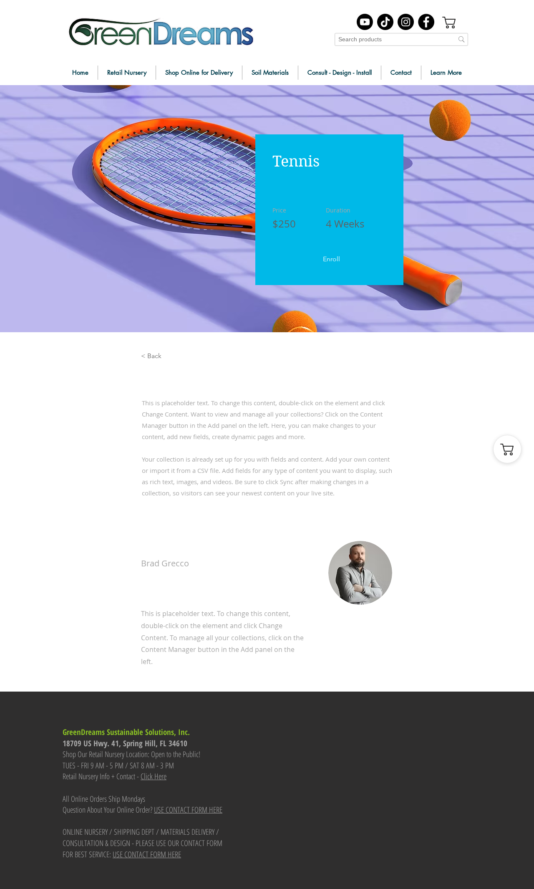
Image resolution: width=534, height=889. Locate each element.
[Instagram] (406, 22)
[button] (331, 259)
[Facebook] (426, 22)
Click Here (153, 776)
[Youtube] (365, 22)
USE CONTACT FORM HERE (188, 809)
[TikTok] (385, 22)
